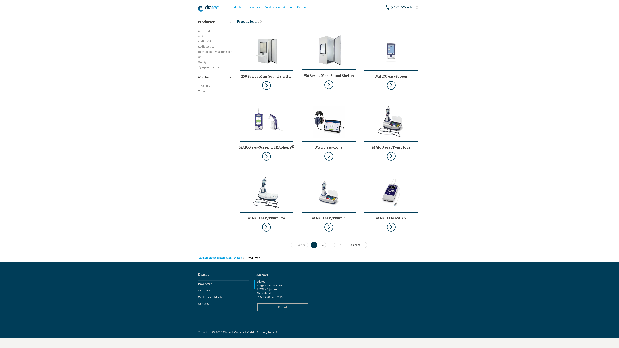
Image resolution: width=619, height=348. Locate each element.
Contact (302, 7)
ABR (200, 36)
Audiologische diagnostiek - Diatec (220, 257)
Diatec (203, 275)
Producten (236, 7)
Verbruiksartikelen (278, 7)
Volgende (354, 244)
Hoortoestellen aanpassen (215, 51)
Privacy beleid (266, 332)
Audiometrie (206, 46)
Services (254, 7)
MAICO (205, 91)
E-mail (282, 307)
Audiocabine (206, 41)
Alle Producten (207, 31)
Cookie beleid (244, 332)
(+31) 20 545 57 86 (402, 7)
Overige (203, 62)
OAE (200, 56)
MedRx (205, 86)
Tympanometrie (208, 67)
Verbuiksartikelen (211, 297)
